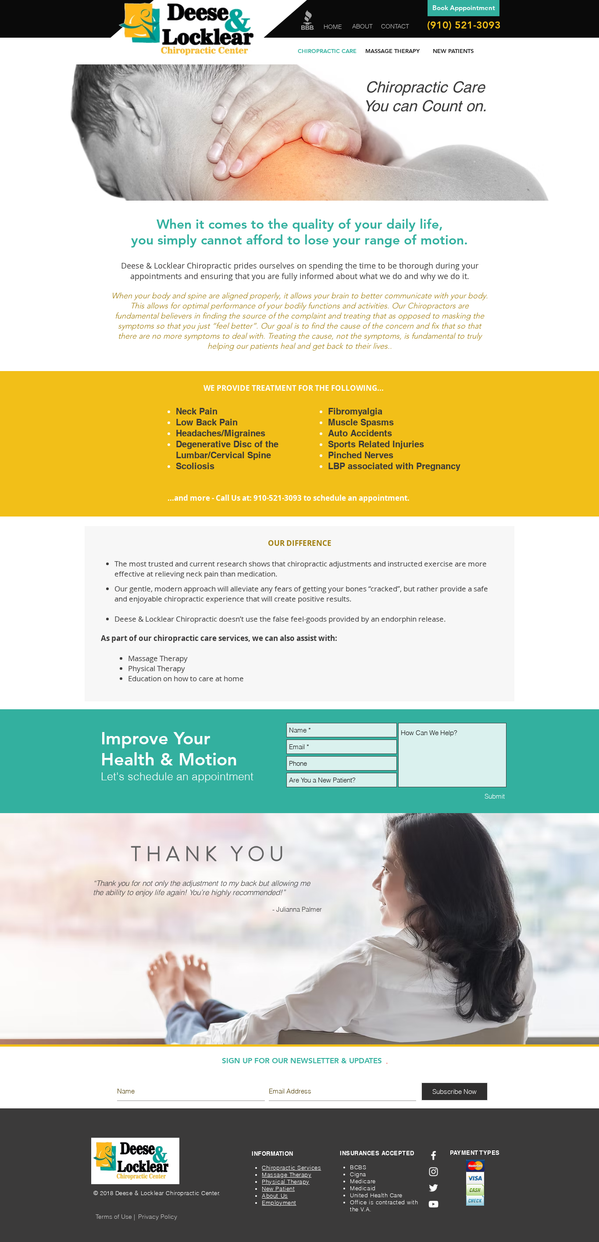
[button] (115, 1217)
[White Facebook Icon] (433, 1155)
